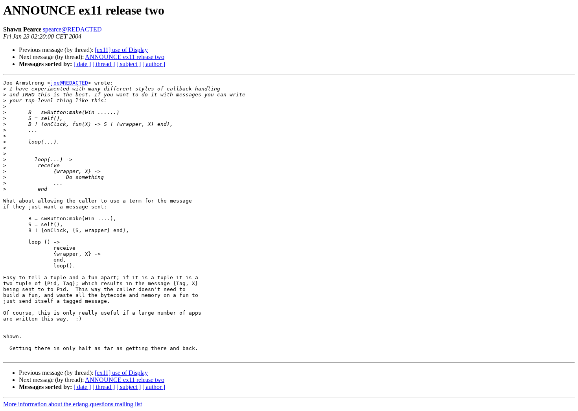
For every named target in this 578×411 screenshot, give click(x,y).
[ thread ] (103, 64)
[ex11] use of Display (121, 49)
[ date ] (82, 64)
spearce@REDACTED (72, 29)
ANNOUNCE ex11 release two (124, 56)
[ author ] (153, 64)
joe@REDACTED (69, 83)
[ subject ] (128, 64)
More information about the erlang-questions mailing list (72, 404)
